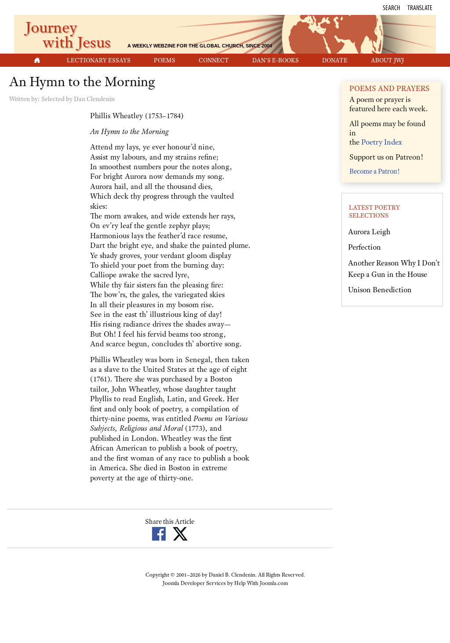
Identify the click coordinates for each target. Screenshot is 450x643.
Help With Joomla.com (261, 583)
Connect (214, 60)
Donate (335, 60)
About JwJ (387, 60)
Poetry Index (381, 142)
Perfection (364, 247)
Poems (164, 60)
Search (391, 7)
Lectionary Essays (99, 60)
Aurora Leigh (369, 231)
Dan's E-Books (275, 60)
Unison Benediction (380, 289)
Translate (419, 7)
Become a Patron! (374, 171)
